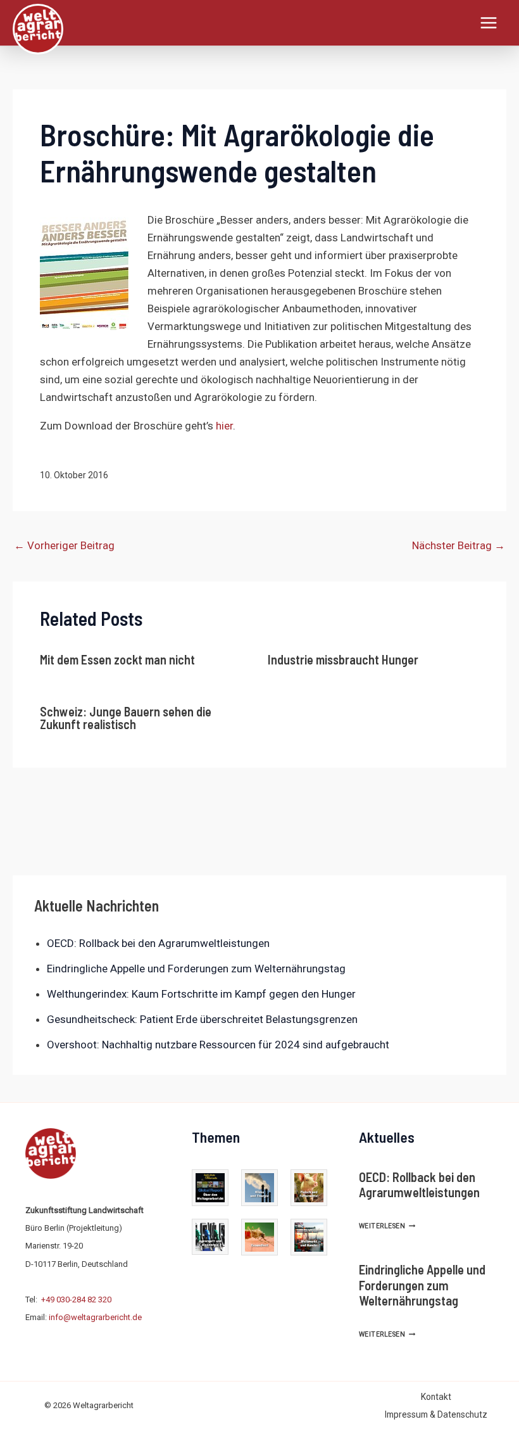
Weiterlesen (387, 1226)
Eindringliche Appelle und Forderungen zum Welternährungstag (196, 968)
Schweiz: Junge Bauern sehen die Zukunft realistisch (125, 718)
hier (224, 425)
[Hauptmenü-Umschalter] (489, 23)
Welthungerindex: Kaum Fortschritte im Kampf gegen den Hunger (201, 994)
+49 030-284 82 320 (76, 1299)
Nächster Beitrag (458, 545)
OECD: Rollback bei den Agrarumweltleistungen (158, 943)
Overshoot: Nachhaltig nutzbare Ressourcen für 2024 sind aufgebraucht (218, 1044)
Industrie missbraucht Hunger (343, 659)
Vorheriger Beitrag (64, 545)
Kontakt (436, 1397)
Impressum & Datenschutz (436, 1414)
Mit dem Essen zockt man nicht (117, 659)
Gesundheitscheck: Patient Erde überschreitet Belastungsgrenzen (202, 1019)
